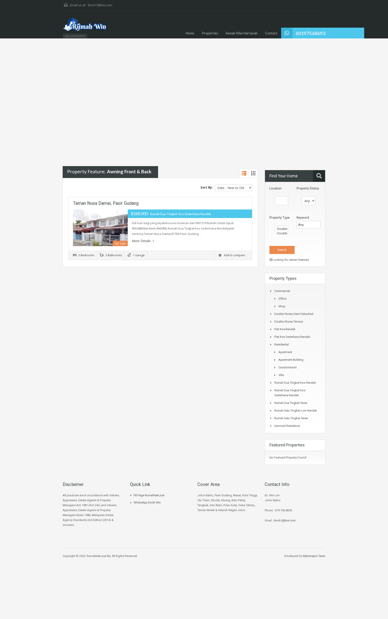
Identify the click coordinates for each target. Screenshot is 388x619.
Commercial (282, 291)
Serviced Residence (287, 426)
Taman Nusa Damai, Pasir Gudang (106, 203)
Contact (271, 33)
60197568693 (310, 33)
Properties (210, 33)
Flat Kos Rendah (284, 329)
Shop (281, 306)
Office (282, 298)
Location (275, 188)
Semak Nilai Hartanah (242, 33)
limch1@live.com (100, 5)
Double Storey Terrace (288, 321)
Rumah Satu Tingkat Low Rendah (295, 410)
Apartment (285, 352)
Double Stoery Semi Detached (293, 314)
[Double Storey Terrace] (281, 233)
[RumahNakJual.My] (85, 26)
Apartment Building (290, 359)
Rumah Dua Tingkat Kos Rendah (295, 382)
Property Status (308, 188)
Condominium (287, 367)
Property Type (279, 217)
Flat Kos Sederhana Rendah (292, 336)
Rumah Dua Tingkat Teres (290, 403)
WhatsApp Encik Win (147, 502)
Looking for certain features (290, 259)
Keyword (303, 217)
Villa (281, 375)
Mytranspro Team (314, 556)
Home (189, 33)
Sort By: (207, 187)
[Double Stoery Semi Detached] (281, 229)
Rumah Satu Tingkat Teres (291, 418)
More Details (142, 241)
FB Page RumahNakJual (149, 495)
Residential (281, 344)
